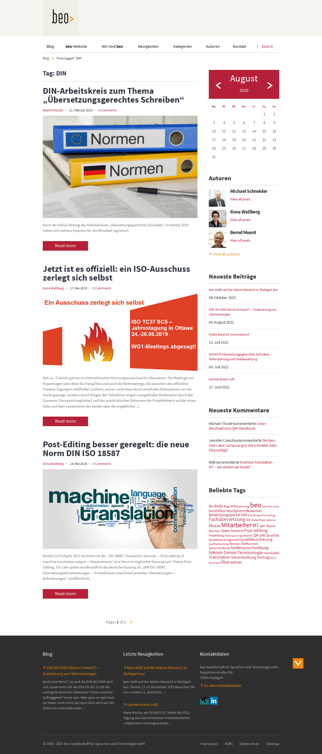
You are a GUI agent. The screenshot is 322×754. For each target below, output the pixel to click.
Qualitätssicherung (256, 539)
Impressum (209, 743)
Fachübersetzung (227, 519)
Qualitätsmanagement (224, 540)
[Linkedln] (214, 701)
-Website (76, 46)
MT (255, 525)
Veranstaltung (243, 557)
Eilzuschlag (268, 515)
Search (267, 46)
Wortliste (214, 562)
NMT (263, 526)
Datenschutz (249, 743)
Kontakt (239, 46)
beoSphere (235, 510)
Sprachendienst (219, 548)
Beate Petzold (53, 110)
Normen (214, 531)
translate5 (271, 553)
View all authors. (227, 253)
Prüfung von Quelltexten (239, 535)
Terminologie (250, 552)
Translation (219, 557)
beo (256, 504)
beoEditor (217, 510)
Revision (234, 544)
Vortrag (263, 557)
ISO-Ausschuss (255, 520)
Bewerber (254, 510)
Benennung (241, 506)
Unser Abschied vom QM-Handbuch (237, 426)
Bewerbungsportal (224, 514)
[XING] (205, 701)
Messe (215, 525)
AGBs (229, 743)
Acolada (216, 506)
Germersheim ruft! (142, 704)
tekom (216, 552)
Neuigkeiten (148, 46)
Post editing (256, 530)
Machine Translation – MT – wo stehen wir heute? (242, 464)
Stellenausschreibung (250, 547)
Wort (273, 557)
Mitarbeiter (236, 525)
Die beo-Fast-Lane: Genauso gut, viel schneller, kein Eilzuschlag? (242, 445)
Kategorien (182, 46)
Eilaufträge (254, 515)
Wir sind (112, 46)
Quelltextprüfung (219, 544)
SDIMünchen (249, 544)
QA (255, 535)
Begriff (228, 506)
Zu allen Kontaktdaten (222, 685)
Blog (50, 46)
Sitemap (272, 743)
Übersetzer (231, 562)
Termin (230, 552)
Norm (270, 526)
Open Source (232, 530)
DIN (244, 514)
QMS (262, 535)
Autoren (213, 46)
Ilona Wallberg (53, 288)
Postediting (216, 535)
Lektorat (271, 520)
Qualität (272, 535)
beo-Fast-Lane (270, 506)
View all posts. (240, 199)
